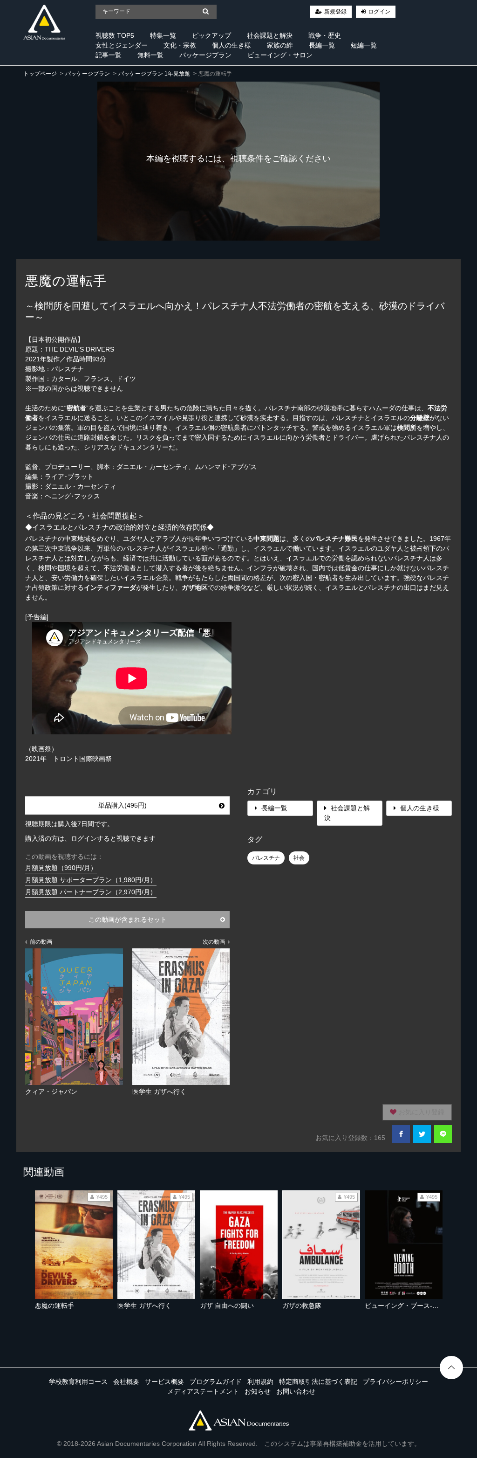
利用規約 (260, 1381)
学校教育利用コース (78, 1381)
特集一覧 (163, 35)
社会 (299, 858)
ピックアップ (211, 35)
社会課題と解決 (270, 35)
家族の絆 (280, 45)
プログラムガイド (216, 1381)
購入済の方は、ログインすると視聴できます (90, 838)
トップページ (40, 73)
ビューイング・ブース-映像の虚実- (416, 1305)
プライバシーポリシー (395, 1381)
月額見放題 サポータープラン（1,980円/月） (91, 880)
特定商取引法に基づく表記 (318, 1381)
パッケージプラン (205, 55)
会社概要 (126, 1381)
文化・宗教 (180, 45)
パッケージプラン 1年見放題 (154, 73)
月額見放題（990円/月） (61, 867)
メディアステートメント (203, 1391)
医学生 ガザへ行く (144, 1305)
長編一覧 (322, 45)
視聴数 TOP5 (114, 35)
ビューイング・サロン (280, 55)
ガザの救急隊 (301, 1305)
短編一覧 (364, 45)
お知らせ (258, 1391)
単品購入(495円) (122, 805)
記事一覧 (108, 55)
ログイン (379, 11)
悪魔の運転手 (54, 1305)
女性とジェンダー (121, 45)
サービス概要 (164, 1381)
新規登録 (335, 11)
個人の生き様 (231, 45)
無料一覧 (150, 55)
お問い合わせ (295, 1391)
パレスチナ (266, 858)
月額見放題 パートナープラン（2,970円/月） (91, 892)
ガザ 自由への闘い (227, 1305)
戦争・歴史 (324, 35)
